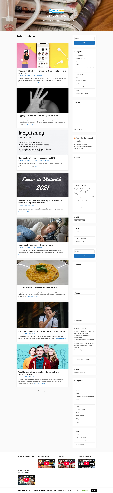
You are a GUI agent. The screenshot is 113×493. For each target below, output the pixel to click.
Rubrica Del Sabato (81, 80)
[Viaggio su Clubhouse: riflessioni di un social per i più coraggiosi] (42, 55)
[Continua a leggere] (36, 82)
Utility (77, 90)
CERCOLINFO (56, 15)
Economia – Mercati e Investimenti (85, 68)
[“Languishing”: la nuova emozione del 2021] (42, 142)
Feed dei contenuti (81, 235)
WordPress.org (80, 241)
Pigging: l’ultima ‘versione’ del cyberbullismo (38, 115)
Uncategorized (80, 87)
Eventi (77, 71)
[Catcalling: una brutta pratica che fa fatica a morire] (42, 315)
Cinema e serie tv (80, 58)
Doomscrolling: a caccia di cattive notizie (36, 245)
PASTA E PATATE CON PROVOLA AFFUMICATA (37, 287)
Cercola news (79, 55)
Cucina (33, 290)
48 (45, 391)
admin (21, 75)
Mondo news (39, 75)
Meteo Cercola (78, 129)
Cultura (33, 75)
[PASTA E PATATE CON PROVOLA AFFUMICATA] (42, 272)
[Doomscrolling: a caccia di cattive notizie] (42, 230)
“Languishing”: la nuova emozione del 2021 (37, 158)
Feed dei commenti (81, 238)
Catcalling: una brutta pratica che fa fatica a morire (41, 331)
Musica (77, 77)
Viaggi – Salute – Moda (82, 93)
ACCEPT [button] (94, 490)
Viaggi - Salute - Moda (44, 160)
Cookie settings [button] (85, 490)
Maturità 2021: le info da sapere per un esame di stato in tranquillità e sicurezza (40, 201)
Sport (77, 83)
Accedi (77, 231)
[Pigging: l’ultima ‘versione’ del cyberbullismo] (42, 100)
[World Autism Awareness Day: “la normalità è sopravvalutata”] (42, 356)
